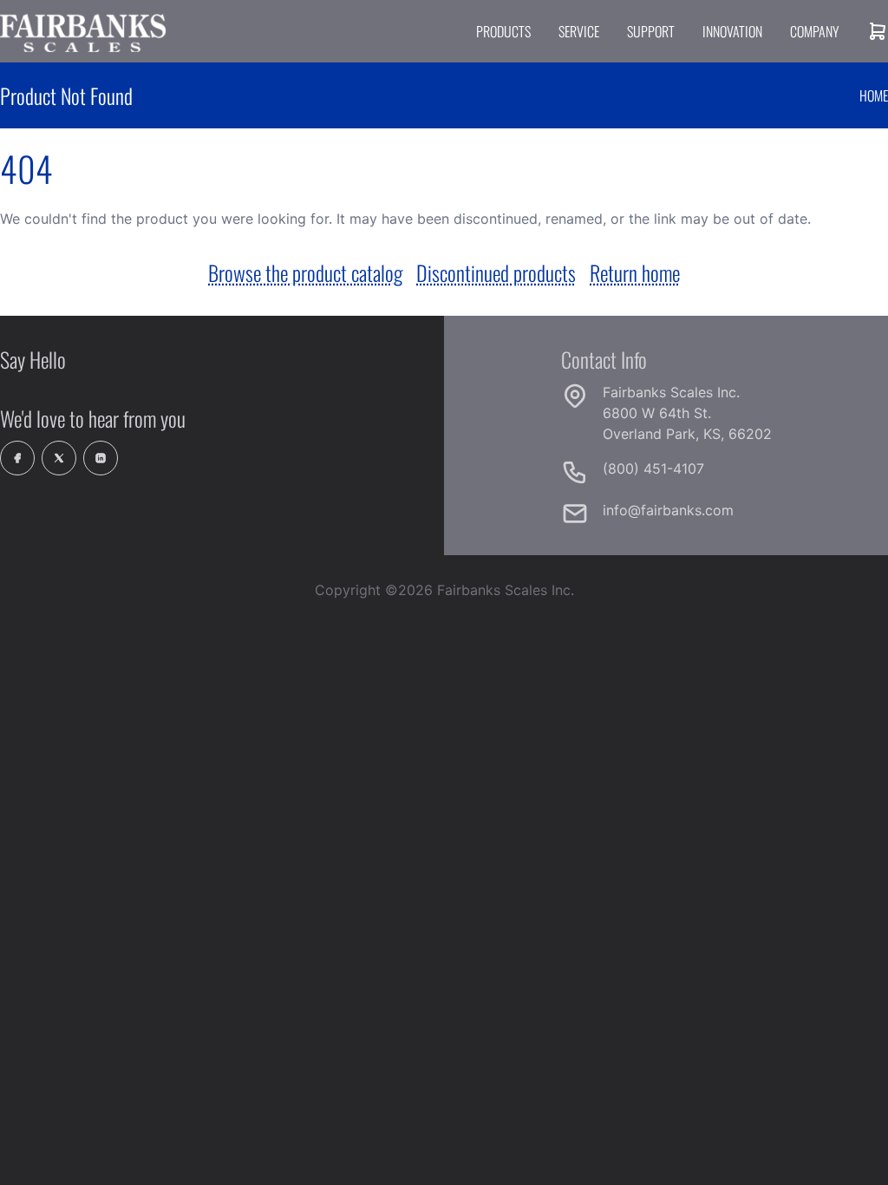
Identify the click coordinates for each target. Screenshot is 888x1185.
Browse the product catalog (305, 272)
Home (873, 95)
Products (503, 31)
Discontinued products (496, 272)
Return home (635, 272)
